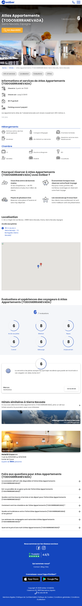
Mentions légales (9, 597)
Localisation (24, 74)
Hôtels (11, 68)
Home (4, 68)
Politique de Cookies (45, 597)
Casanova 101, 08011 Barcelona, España (41, 590)
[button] (41, 264)
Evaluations (38, 74)
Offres (49, 74)
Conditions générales (62, 597)
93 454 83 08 (43, 593)
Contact (37, 567)
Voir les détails (71, 389)
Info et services (9, 74)
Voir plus (5, 117)
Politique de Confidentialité (27, 597)
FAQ (46, 567)
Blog (42, 567)
